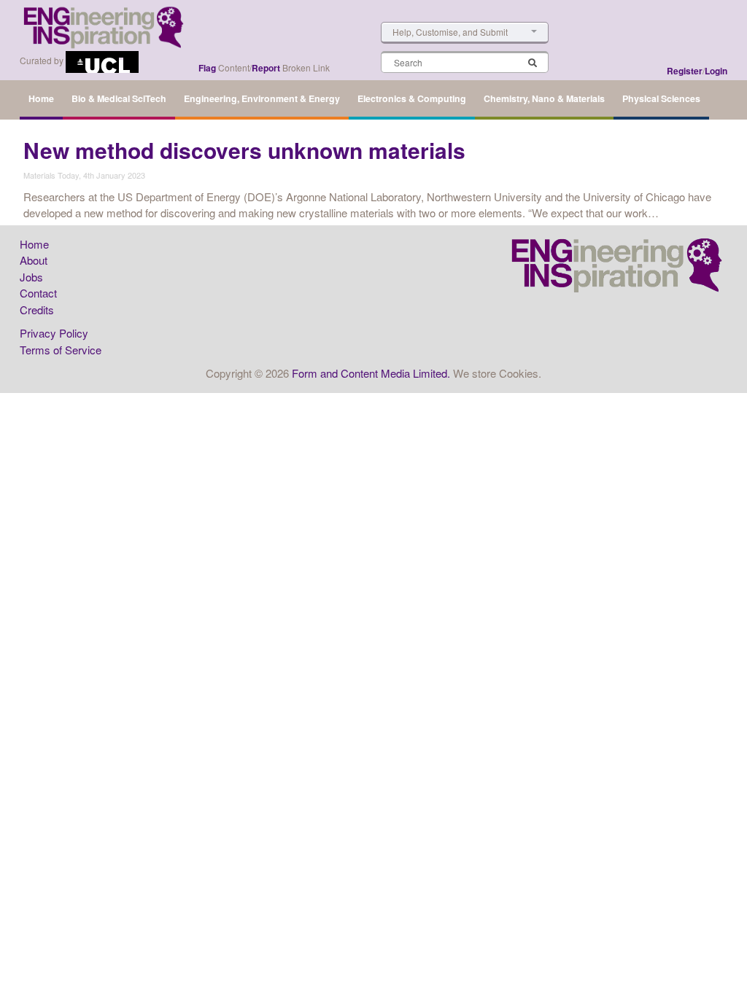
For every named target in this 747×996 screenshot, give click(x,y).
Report (266, 67)
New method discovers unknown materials (244, 150)
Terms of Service (60, 349)
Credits (37, 309)
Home (41, 98)
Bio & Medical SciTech (118, 98)
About (33, 260)
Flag (207, 67)
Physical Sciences (661, 98)
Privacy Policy (54, 333)
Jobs (31, 276)
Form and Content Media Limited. (371, 373)
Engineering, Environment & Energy (262, 98)
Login (716, 70)
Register (685, 70)
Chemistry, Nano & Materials (544, 98)
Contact (38, 292)
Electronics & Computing (411, 98)
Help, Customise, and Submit (450, 32)
